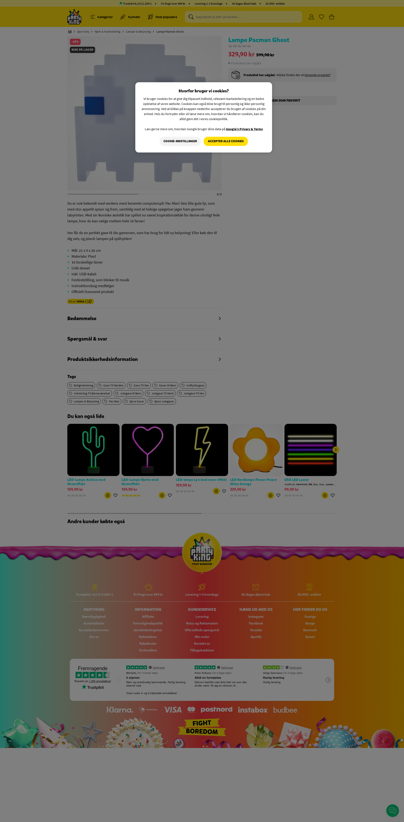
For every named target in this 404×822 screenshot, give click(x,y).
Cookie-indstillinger (180, 141)
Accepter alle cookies (226, 141)
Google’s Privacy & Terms (244, 129)
